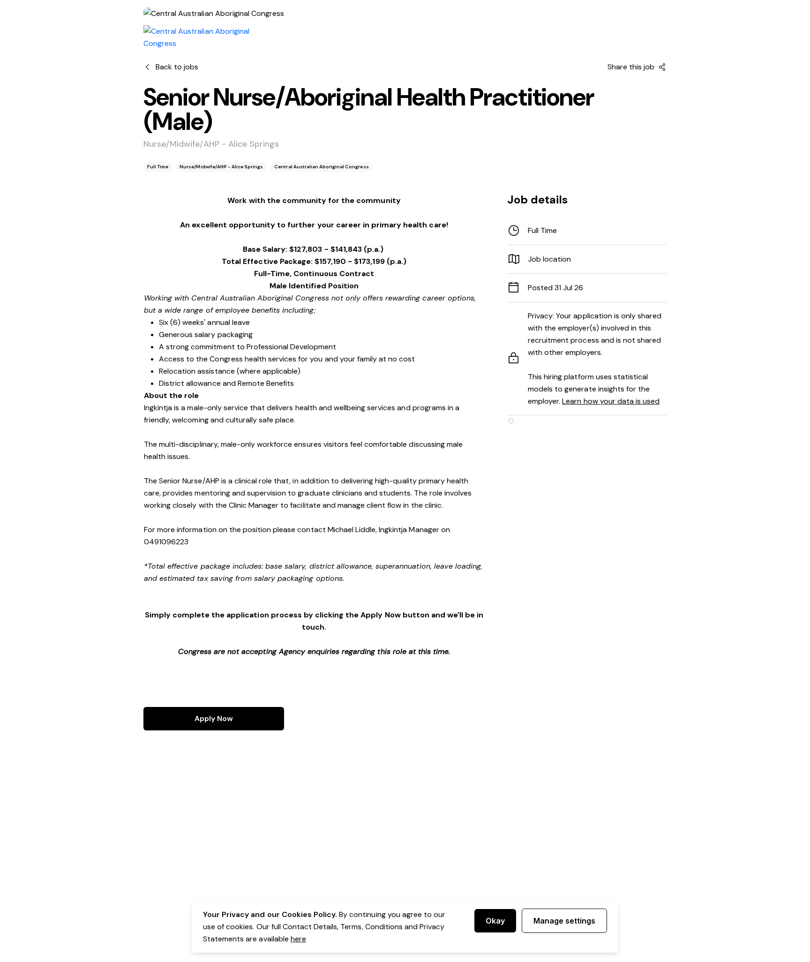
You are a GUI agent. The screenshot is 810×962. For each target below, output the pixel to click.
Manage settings (564, 920)
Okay (495, 920)
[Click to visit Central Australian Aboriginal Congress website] (209, 37)
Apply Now (214, 718)
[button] (587, 259)
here (298, 939)
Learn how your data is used (611, 401)
